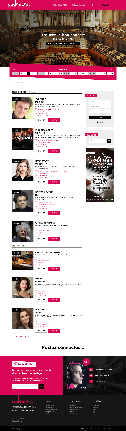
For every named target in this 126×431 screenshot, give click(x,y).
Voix (94, 413)
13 (57, 73)
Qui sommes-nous (49, 405)
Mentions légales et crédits (104, 429)
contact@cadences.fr (17, 421)
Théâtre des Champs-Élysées (76, 407)
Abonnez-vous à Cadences (102, 375)
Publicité (47, 413)
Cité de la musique (73, 413)
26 (104, 73)
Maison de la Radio (73, 409)
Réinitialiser (100, 122)
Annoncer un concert (50, 411)
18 (75, 73)
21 (86, 73)
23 (94, 73)
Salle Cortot (72, 411)
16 (68, 73)
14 (61, 73)
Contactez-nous (49, 407)
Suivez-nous (15, 428)
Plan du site (93, 429)
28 (112, 73)
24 (97, 73)
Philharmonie (72, 405)
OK (41, 386)
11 (50, 73)
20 (83, 73)
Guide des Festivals (78, 5)
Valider (100, 117)
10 (46, 73)
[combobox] (100, 102)
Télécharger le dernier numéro (103, 370)
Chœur (94, 409)
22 (90, 73)
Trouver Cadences (100, 381)
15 (64, 73)
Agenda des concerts (60, 5)
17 (72, 73)
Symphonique (96, 405)
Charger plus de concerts (23, 337)
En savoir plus (41, 120)
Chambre (95, 407)
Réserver (54, 120)
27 (108, 73)
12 (54, 73)
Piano (94, 411)
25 (101, 73)
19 (79, 73)
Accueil (14, 83)
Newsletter (105, 5)
